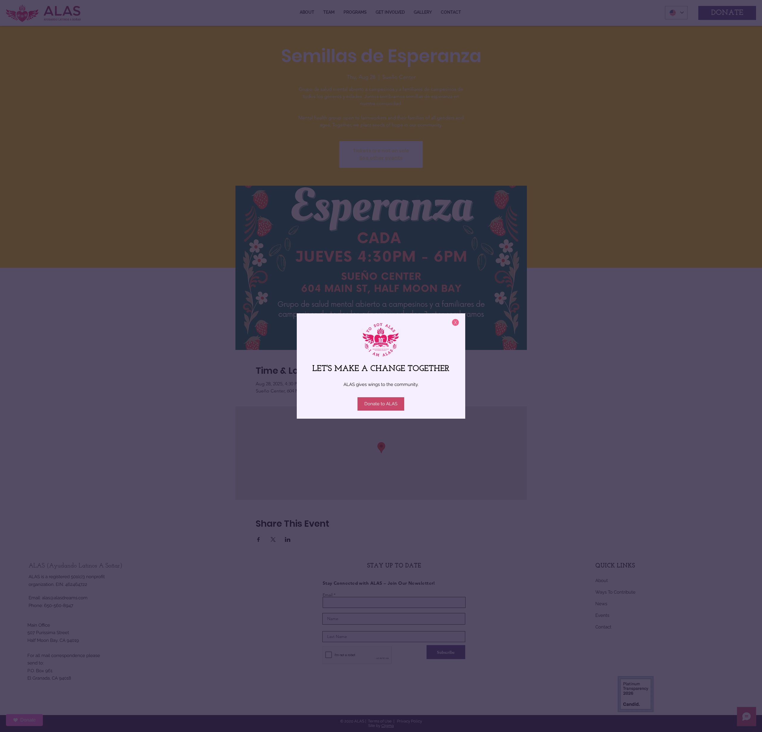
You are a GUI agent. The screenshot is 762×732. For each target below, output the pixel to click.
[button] (455, 322)
